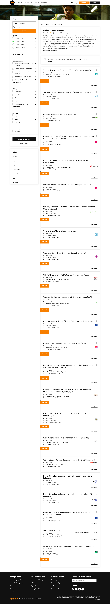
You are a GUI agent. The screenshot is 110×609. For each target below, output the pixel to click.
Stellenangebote (55, 580)
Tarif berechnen (35, 583)
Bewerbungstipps (56, 583)
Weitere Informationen (50, 50)
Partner (12, 589)
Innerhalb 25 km (19, 41)
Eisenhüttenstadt (57, 24)
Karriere (53, 586)
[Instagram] (79, 589)
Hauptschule (18, 91)
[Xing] (73, 589)
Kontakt (37, 2)
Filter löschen (24, 143)
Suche (24, 31)
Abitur (17, 101)
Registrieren (84, 2)
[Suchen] (76, 3)
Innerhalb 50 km (19, 44)
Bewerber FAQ (55, 589)
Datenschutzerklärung (93, 597)
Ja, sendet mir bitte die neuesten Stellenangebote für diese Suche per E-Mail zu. (68, 60)
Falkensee (15, 182)
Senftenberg (15, 178)
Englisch (17, 119)
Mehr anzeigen (16, 82)
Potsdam (14, 156)
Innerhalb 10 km (19, 38)
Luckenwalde (16, 169)
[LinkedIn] (76, 589)
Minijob (48, 24)
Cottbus (14, 161)
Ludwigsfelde (16, 165)
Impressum (97, 599)
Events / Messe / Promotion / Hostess (23, 72)
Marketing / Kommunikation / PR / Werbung (24, 64)
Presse (12, 586)
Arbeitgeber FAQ (35, 589)
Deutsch (17, 116)
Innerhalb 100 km (20, 47)
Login (94, 2)
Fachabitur (18, 98)
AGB (86, 597)
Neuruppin (15, 174)
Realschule (18, 94)
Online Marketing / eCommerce (23, 68)
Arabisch (17, 122)
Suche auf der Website (81, 577)
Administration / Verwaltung (23, 76)
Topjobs (17, 131)
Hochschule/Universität (21, 104)
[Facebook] (83, 589)
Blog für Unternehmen (37, 586)
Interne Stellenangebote (16, 583)
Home (42, 24)
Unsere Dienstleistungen (37, 580)
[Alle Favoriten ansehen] (72, 3)
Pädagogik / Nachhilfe (21, 80)
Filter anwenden (24, 139)
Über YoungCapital (15, 580)
